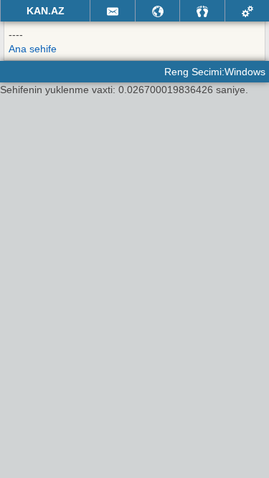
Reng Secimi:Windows (214, 71)
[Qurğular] (247, 10)
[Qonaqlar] (202, 10)
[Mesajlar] (112, 10)
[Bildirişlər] (158, 10)
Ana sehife (33, 48)
